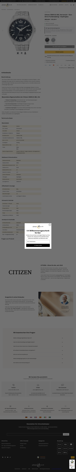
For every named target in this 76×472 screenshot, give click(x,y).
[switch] (72, 467)
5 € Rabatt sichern (38, 245)
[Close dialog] (50, 225)
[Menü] (74, 460)
